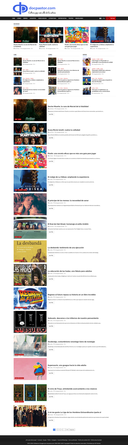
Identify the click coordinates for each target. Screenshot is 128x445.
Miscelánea (79, 18)
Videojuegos (42, 18)
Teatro (71, 18)
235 (67, 429)
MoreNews (90, 443)
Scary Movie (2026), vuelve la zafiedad (18, 71)
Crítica (45, 41)
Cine (13, 18)
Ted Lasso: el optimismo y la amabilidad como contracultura (87, 91)
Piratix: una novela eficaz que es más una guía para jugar (30, 157)
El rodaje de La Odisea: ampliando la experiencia (18, 81)
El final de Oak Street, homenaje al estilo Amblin (30, 228)
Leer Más (51, 115)
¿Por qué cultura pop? (31, 440)
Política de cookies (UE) (84, 440)
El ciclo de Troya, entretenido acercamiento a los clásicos (30, 392)
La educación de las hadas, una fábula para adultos (30, 275)
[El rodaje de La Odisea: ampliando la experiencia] (102, 35)
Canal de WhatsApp (62, 440)
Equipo (45, 440)
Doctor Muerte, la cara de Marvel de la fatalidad (18, 62)
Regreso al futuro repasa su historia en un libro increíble (30, 298)
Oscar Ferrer (42, 48)
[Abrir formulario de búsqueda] (104, 18)
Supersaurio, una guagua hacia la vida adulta (30, 369)
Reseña (67, 41)
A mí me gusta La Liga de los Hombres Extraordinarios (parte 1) (52, 91)
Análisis (98, 59)
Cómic (19, 18)
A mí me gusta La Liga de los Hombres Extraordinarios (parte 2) (52, 81)
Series (25, 18)
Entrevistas (62, 18)
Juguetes (33, 18)
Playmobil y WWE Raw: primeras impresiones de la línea (87, 71)
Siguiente (72, 429)
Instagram (54, 440)
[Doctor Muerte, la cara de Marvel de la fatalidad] (26, 35)
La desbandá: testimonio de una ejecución (30, 251)
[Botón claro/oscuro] (100, 18)
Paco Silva (93, 48)
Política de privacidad (96, 440)
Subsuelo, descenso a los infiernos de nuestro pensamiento (52, 71)
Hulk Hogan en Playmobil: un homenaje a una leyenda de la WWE (87, 62)
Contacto (39, 440)
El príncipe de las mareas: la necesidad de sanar (18, 91)
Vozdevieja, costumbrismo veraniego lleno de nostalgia (30, 345)
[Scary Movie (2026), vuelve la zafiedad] (51, 35)
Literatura (52, 18)
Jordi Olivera (17, 48)
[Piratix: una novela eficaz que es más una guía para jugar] (77, 35)
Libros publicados (72, 440)
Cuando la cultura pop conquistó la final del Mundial (87, 81)
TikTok (112, 18)
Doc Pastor (68, 48)
